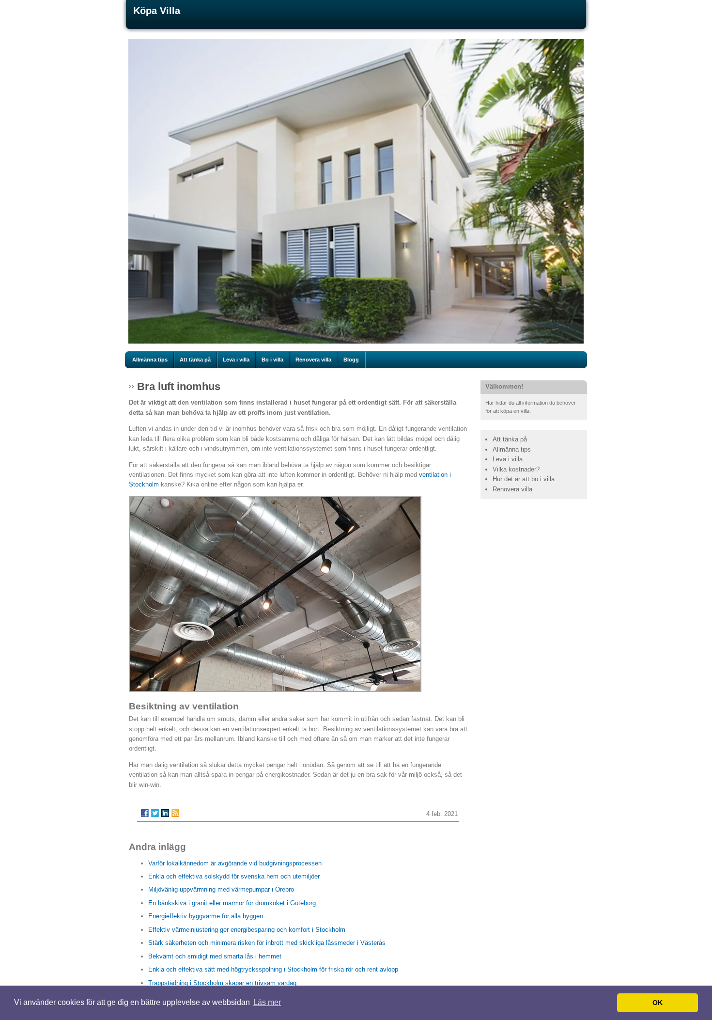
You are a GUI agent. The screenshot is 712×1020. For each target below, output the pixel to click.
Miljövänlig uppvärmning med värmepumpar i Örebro (221, 889)
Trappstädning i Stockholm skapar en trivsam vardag (222, 983)
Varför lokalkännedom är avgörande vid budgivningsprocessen (235, 863)
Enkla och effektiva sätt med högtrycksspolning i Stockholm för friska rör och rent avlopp (273, 969)
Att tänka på (195, 359)
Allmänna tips (150, 359)
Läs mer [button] (267, 1002)
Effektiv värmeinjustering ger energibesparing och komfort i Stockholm (246, 929)
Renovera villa (313, 359)
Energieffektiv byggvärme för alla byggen (205, 916)
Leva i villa (236, 359)
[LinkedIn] (165, 813)
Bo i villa (272, 359)
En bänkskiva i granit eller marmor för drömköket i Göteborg (232, 903)
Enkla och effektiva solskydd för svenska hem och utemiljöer (234, 876)
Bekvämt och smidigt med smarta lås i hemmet (214, 956)
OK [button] (657, 1002)
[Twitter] (155, 813)
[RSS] (175, 813)
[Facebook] (145, 813)
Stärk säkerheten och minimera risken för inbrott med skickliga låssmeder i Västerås (267, 942)
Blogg (351, 359)
